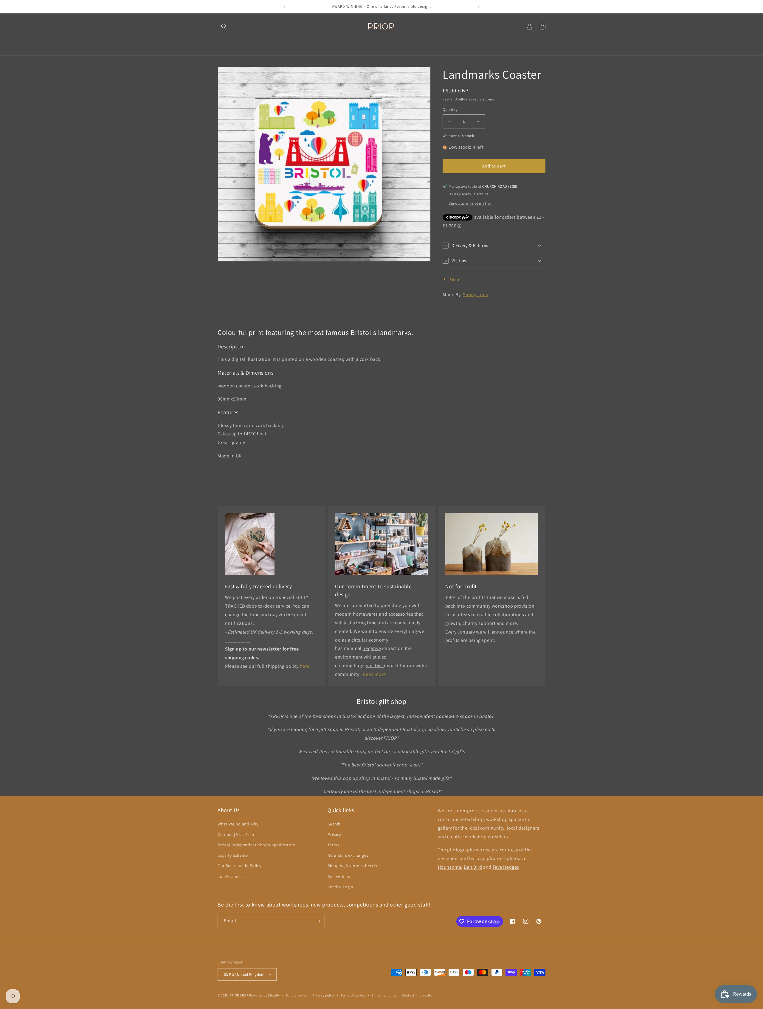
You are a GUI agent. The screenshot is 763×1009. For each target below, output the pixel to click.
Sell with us (339, 876)
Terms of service (353, 995)
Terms (333, 844)
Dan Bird (473, 867)
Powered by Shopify (264, 995)
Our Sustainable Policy (239, 865)
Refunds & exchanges (348, 855)
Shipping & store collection (354, 865)
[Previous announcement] (284, 6)
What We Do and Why (238, 824)
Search (334, 824)
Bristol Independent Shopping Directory (256, 844)
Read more (374, 674)
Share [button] (454, 279)
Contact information (418, 995)
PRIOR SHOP (239, 995)
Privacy (334, 834)
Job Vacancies (231, 876)
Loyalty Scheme (233, 855)
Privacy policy (324, 995)
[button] (224, 26)
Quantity (450, 109)
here (304, 666)
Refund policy (296, 995)
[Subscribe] (318, 921)
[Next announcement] (478, 6)
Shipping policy (384, 995)
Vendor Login (340, 887)
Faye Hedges (506, 867)
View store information (471, 203)
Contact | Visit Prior (236, 834)
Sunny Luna (475, 294)
